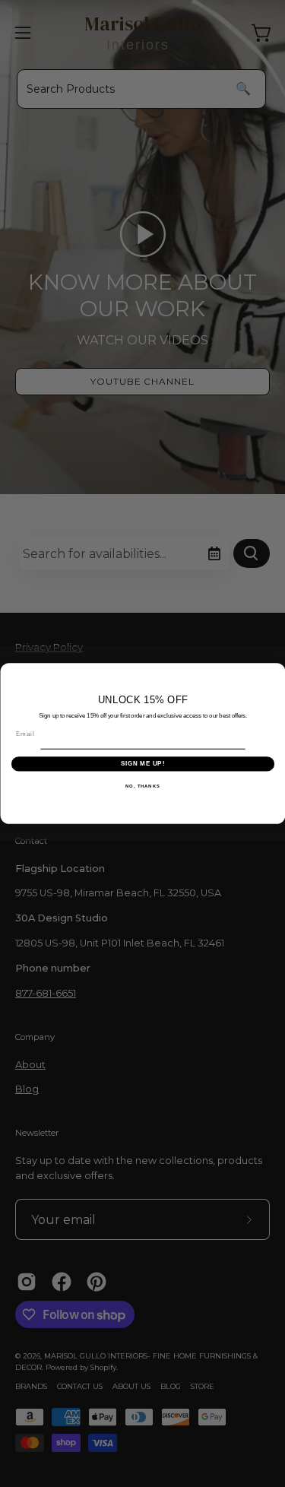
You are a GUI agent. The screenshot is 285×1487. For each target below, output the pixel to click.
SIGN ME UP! (142, 763)
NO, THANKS (142, 785)
